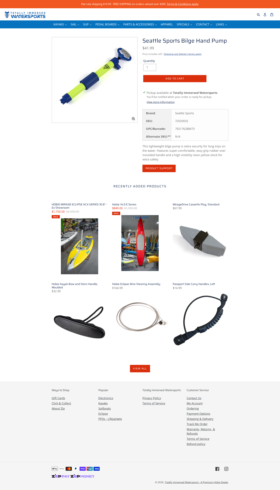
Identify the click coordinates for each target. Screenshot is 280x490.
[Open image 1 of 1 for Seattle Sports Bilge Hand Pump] (95, 80)
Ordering (193, 408)
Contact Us (194, 398)
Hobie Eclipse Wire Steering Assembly (136, 284)
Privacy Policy (151, 398)
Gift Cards (58, 398)
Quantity (149, 61)
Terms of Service (153, 403)
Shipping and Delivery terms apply (182, 54)
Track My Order (197, 424)
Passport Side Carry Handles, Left (194, 284)
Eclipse (103, 414)
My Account (195, 403)
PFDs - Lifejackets (110, 419)
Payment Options (198, 414)
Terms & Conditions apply (182, 4)
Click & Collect (61, 403)
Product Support (159, 168)
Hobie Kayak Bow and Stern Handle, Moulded (75, 285)
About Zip (58, 408)
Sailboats (104, 408)
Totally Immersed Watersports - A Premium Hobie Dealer (196, 482)
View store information (161, 102)
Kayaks (103, 403)
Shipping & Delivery (200, 419)
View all (140, 368)
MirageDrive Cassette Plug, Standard (196, 204)
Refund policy (196, 444)
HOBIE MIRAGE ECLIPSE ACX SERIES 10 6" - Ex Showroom (79, 206)
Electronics (105, 398)
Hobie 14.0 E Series (124, 204)
